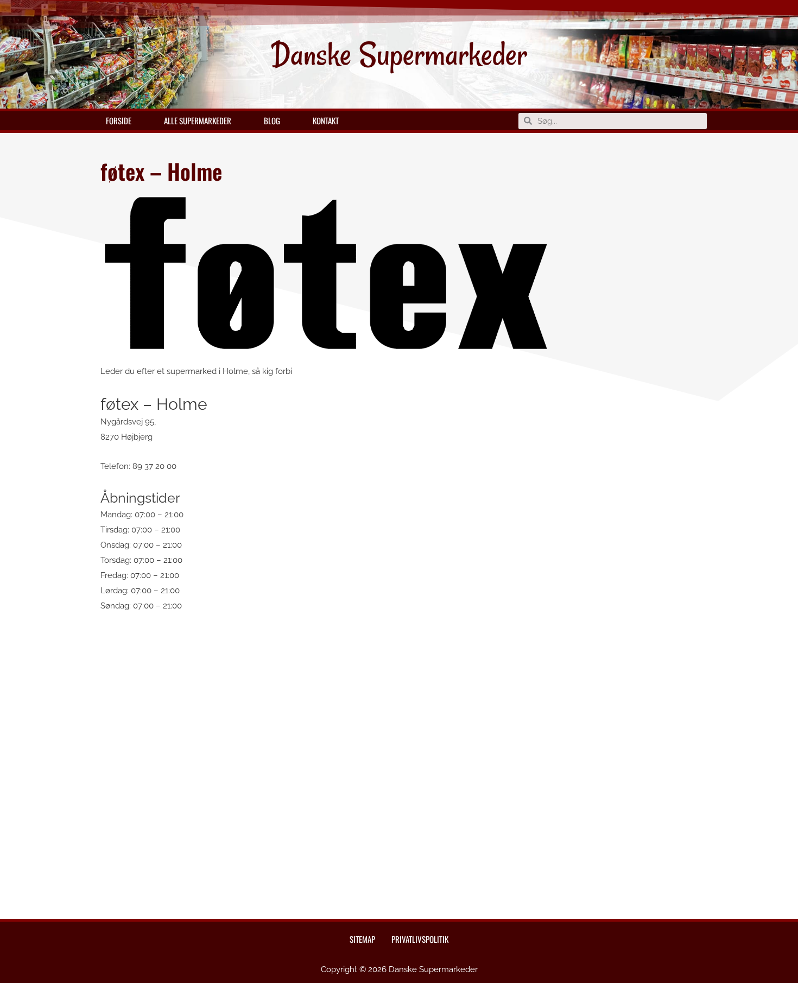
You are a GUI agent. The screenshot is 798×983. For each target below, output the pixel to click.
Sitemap (362, 939)
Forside (118, 120)
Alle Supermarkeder (197, 120)
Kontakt (326, 120)
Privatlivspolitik (419, 939)
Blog (272, 120)
